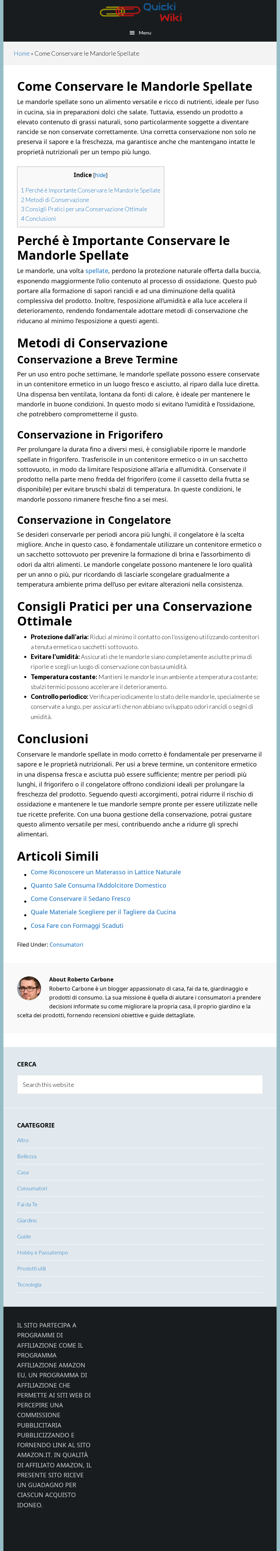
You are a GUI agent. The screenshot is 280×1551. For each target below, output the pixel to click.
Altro (23, 1140)
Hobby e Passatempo (42, 1252)
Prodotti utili (31, 1268)
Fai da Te (27, 1204)
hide (100, 175)
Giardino (27, 1220)
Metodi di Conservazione (55, 199)
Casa (23, 1172)
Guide (24, 1236)
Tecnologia (29, 1284)
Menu (145, 32)
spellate (96, 271)
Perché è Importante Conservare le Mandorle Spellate (90, 190)
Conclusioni (38, 218)
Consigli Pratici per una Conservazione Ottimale (84, 209)
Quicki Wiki (140, 12)
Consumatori (66, 944)
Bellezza (27, 1156)
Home (22, 53)
